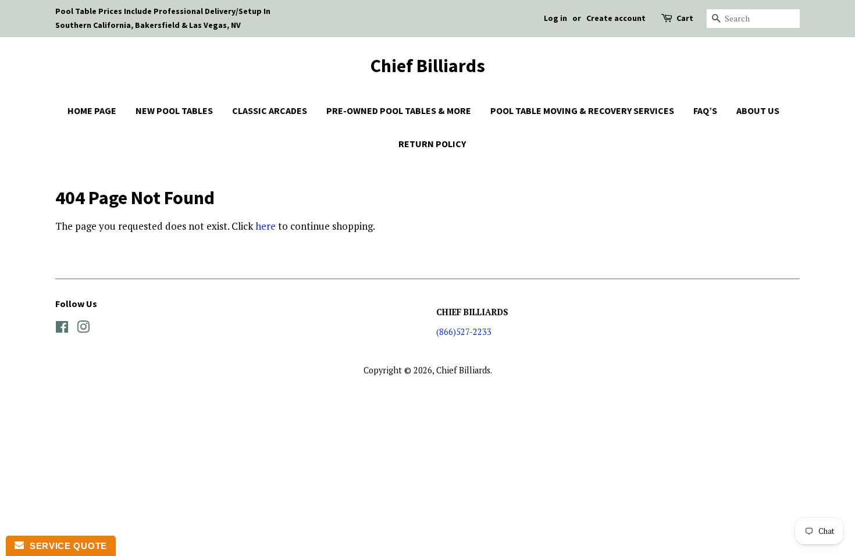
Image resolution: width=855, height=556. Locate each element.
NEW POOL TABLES (174, 110)
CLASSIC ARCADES (269, 110)
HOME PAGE (91, 110)
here (265, 226)
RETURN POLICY (432, 143)
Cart (684, 18)
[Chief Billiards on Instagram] (83, 328)
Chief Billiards (427, 66)
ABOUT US (757, 110)
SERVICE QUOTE (65, 546)
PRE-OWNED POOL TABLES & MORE (398, 110)
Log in (555, 18)
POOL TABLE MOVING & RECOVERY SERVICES (582, 110)
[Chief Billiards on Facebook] (62, 328)
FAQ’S (705, 110)
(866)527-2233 (463, 331)
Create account (616, 18)
